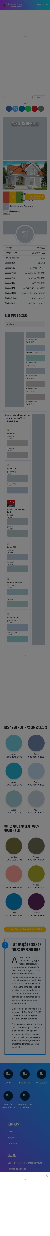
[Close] (47, 1175)
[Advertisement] (25, 1205)
